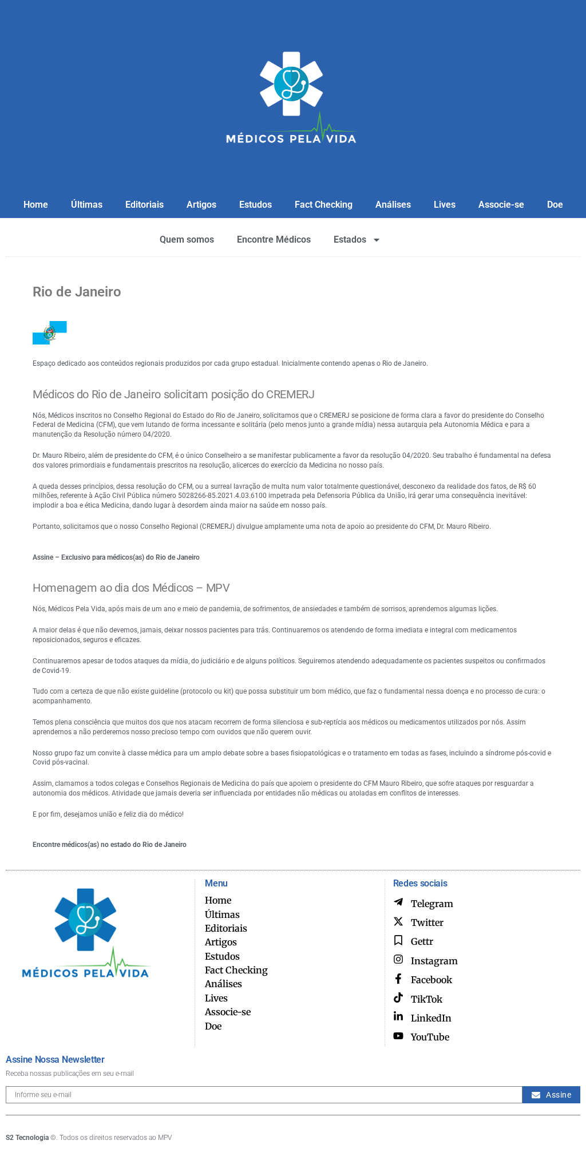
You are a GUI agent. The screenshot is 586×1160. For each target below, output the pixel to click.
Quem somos (187, 239)
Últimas (86, 204)
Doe (555, 204)
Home (35, 204)
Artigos (201, 204)
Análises (393, 204)
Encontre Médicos (274, 239)
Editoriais (144, 204)
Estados (350, 239)
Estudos (255, 204)
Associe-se (501, 204)
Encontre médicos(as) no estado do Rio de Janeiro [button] (110, 845)
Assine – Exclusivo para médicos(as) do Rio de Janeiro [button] (116, 557)
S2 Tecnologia (27, 1138)
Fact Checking (324, 204)
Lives (445, 204)
